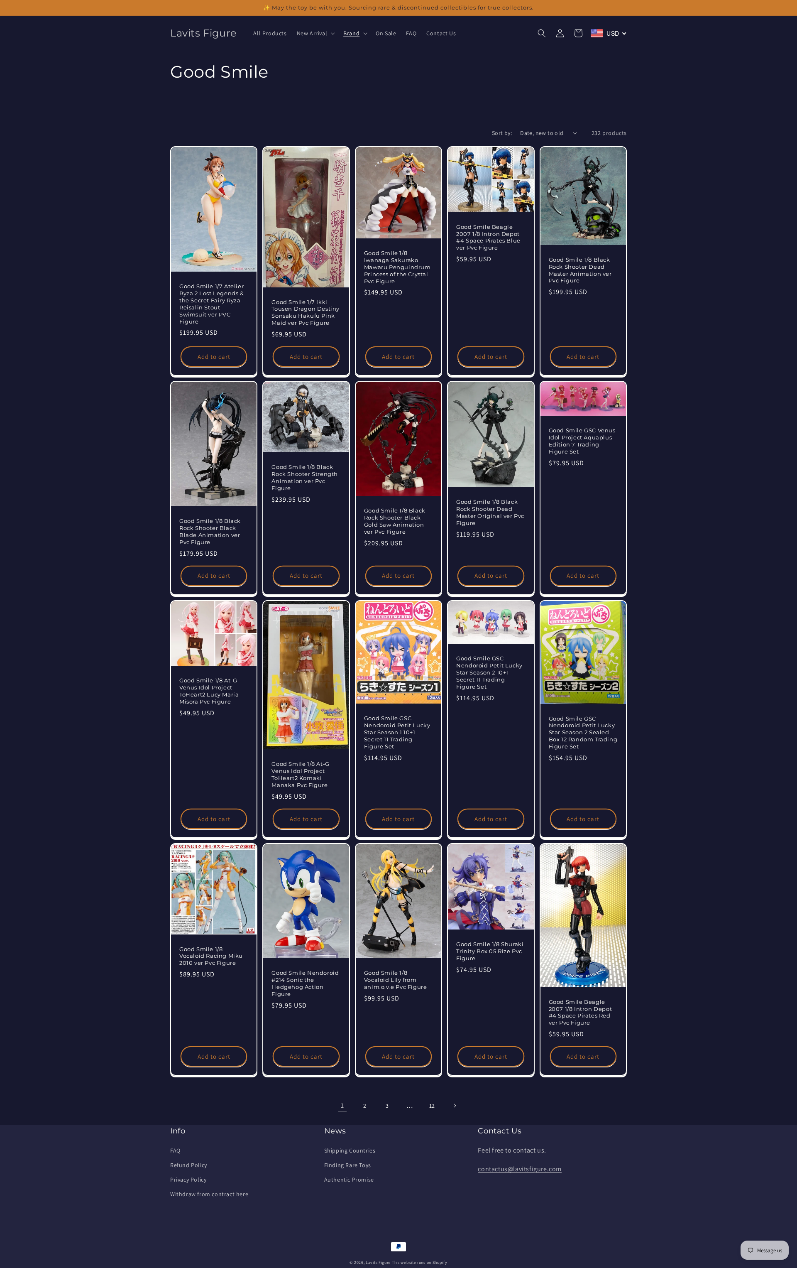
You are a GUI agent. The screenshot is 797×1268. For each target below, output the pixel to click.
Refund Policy (188, 1165)
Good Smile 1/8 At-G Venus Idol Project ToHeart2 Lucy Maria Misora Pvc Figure (209, 691)
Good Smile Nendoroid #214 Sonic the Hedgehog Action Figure (305, 983)
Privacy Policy (188, 1179)
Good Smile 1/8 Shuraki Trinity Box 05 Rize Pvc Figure (489, 951)
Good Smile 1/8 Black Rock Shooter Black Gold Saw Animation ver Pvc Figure (394, 521)
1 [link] (342, 1105)
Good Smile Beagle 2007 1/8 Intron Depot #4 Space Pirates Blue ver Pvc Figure (488, 237)
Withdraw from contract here (209, 1194)
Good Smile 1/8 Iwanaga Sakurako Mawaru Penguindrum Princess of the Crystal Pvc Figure (397, 267)
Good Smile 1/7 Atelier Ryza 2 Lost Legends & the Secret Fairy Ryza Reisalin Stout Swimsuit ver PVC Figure (211, 303)
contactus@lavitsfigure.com (520, 1169)
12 (432, 1105)
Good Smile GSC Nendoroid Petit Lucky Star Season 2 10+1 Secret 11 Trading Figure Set (489, 672)
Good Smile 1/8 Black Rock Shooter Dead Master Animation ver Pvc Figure (580, 270)
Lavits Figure (378, 1262)
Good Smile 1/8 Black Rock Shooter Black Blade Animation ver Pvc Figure (210, 531)
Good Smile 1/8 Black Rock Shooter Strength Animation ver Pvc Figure (304, 477)
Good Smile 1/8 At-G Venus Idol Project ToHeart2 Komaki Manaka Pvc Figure (300, 774)
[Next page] (454, 1105)
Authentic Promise (349, 1179)
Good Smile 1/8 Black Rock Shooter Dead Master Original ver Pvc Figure (490, 512)
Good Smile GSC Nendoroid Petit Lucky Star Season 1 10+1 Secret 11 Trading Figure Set (397, 732)
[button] (315, 33)
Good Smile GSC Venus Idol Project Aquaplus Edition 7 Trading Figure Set (582, 441)
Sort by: (502, 133)
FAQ (175, 1150)
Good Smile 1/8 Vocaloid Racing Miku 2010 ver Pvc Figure (211, 956)
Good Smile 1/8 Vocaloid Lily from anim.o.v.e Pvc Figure (395, 979)
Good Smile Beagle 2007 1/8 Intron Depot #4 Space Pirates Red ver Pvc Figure (580, 1012)
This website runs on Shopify (419, 1262)
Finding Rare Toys (347, 1165)
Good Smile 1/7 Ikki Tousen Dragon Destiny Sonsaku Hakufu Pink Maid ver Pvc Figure (305, 312)
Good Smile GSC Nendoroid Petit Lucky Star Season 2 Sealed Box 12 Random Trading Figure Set (583, 732)
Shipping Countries (350, 1150)
